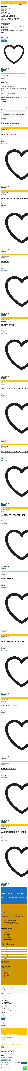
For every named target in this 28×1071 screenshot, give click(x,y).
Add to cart (4, 39)
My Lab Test (7, 972)
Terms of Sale (8, 939)
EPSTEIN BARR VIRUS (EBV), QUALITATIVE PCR (12, 31)
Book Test (7, 12)
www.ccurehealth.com (10, 922)
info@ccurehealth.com (10, 920)
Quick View (4, 127)
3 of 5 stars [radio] (16, 97)
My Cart (6, 973)
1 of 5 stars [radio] (4, 97)
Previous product (5, 23)
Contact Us (7, 934)
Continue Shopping (6, 1060)
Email (3, 112)
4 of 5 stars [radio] (22, 97)
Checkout (6, 975)
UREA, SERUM (7, 578)
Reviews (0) (7, 75)
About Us (6, 932)
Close (10, 993)
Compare (3, 188)
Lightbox (3, 10)
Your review (4, 101)
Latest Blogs (7, 936)
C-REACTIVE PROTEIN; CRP (13, 515)
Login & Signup (4, 993)
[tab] (15, 76)
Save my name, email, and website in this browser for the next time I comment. (13, 115)
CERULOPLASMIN (8, 768)
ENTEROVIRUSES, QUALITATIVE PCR (10, 26)
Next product (4, 27)
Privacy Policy (7, 937)
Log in (2, 1047)
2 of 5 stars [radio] (10, 97)
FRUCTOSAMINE (8, 325)
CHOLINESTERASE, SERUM (12, 642)
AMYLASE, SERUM (9, 705)
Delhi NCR (12, 12)
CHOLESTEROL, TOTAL (11, 135)
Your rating (4, 96)
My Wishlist (7, 977)
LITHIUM (5, 261)
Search (2, 1018)
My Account (7, 970)
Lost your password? (16, 1044)
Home (2, 12)
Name (3, 110)
